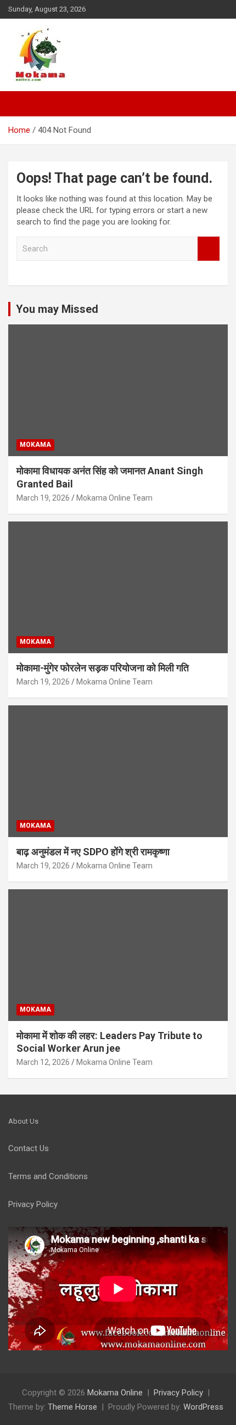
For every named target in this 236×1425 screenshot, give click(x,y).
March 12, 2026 (43, 1062)
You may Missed (57, 309)
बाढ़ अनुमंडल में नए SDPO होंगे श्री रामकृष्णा (93, 851)
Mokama (35, 444)
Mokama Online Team (114, 497)
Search (209, 249)
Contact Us (28, 1148)
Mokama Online (115, 1393)
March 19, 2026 (43, 497)
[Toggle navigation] (22, 103)
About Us (23, 1121)
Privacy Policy (178, 1393)
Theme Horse (72, 1407)
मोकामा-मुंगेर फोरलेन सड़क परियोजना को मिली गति (102, 668)
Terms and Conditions (48, 1176)
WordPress (203, 1407)
